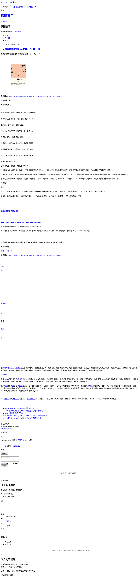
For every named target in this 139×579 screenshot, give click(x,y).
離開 (11, 575)
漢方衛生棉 (31, 399)
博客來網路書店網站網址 (10, 211)
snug (2, 266)
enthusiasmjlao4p (6, 428)
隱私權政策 (81, 550)
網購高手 (7, 16)
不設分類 (17, 31)
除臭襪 (6, 368)
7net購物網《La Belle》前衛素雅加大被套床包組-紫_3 (24, 418)
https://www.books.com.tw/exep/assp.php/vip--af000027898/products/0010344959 (34, 96)
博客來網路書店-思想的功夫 (15, 413)
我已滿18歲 (5, 575)
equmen (6, 379)
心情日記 (16, 446)
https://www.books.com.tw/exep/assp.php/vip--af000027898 (21, 222)
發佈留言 (4, 466)
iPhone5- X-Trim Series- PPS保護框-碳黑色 (19, 408)
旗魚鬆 (90, 386)
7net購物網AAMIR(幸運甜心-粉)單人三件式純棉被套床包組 (26, 416)
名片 (6, 40)
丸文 (2, 329)
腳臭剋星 (19, 368)
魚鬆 (2, 321)
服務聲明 (88, 550)
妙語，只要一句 (6, 251)
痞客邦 (20, 440)
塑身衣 (3, 303)
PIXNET (54, 550)
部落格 (7, 38)
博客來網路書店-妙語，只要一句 (22, 49)
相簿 (6, 36)
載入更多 (4, 453)
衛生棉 (6, 399)
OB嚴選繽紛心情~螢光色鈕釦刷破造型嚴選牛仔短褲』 (24, 411)
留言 (24, 440)
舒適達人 (15, 399)
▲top (2, 449)
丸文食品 (21, 386)
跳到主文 (4, 21)
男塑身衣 (21, 379)
